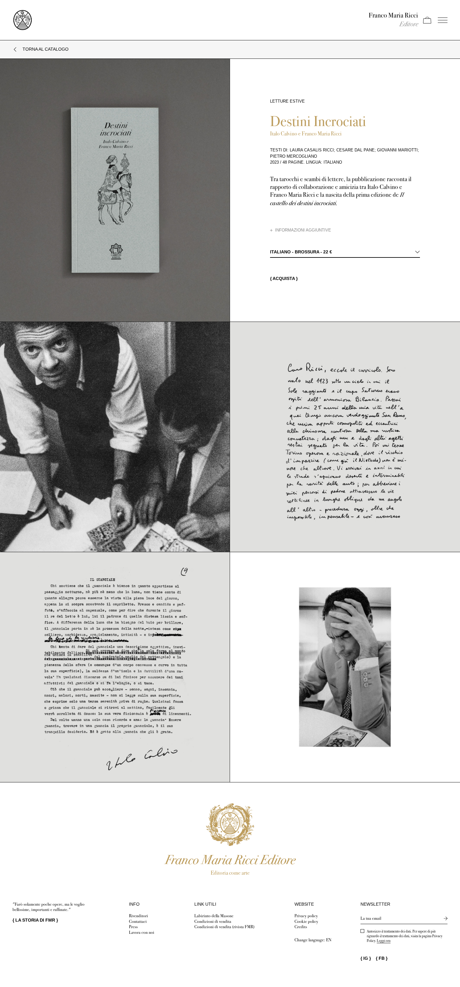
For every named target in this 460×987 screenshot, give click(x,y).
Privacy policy (306, 915)
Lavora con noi (141, 932)
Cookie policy (306, 921)
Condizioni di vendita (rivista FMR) (224, 926)
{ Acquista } (284, 278)
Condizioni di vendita (212, 921)
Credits (300, 926)
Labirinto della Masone (213, 915)
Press (133, 926)
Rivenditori (138, 915)
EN (328, 940)
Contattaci (138, 921)
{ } (35, 920)
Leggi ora (384, 941)
